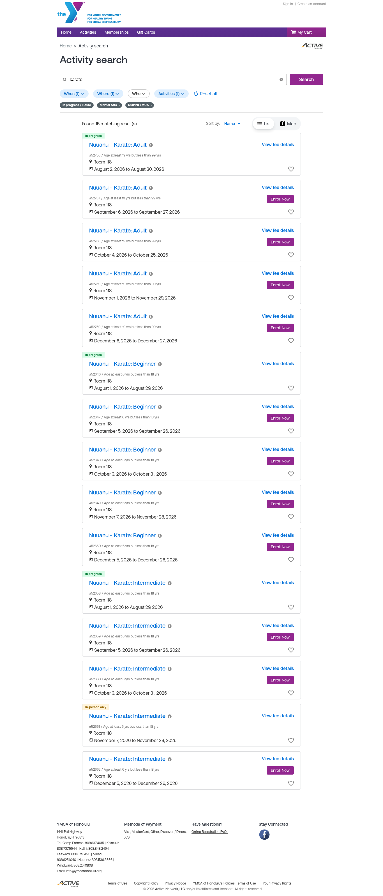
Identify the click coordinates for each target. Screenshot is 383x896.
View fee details (278, 144)
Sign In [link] (288, 4)
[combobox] (234, 123)
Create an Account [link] (311, 4)
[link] (118, 144)
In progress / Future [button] (77, 105)
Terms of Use (246, 883)
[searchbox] (173, 79)
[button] (281, 79)
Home (66, 45)
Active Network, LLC (170, 889)
